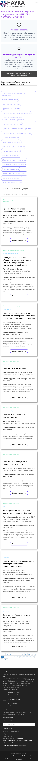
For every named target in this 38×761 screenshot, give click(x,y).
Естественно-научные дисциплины (13, 147)
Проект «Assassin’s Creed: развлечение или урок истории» (17, 210)
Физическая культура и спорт (11, 178)
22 (16, 654)
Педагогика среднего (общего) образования (16, 133)
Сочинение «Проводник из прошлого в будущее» (15, 463)
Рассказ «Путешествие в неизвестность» (14, 416)
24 (22, 654)
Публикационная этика (10, 734)
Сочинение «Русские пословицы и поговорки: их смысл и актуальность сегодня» (18, 563)
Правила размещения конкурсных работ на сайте (18, 740)
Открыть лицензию (9, 718)
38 (30, 657)
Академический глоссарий (11, 731)
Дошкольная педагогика (10, 100)
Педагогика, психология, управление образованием (14, 94)
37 (27, 657)
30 (5, 657)
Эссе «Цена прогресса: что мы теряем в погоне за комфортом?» (18, 511)
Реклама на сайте (9, 743)
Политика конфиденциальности (13, 755)
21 (13, 654)
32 (11, 657)
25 (26, 654)
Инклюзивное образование (11, 104)
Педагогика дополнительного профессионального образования (13, 119)
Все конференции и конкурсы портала (15, 745)
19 (7, 654)
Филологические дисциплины (12, 182)
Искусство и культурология (11, 151)
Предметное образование (10, 138)
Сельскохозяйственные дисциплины (14, 164)
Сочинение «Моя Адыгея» (14, 368)
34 (17, 657)
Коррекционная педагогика (11, 109)
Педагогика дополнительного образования (16, 113)
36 (24, 657)
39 (33, 657)
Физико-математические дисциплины (14, 173)
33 (14, 657)
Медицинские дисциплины (11, 156)
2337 (5, 659)
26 (29, 654)
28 (35, 654)
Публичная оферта (28, 755)
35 (21, 657)
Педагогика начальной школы (12, 124)
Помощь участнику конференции (13, 738)
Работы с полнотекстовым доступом (16, 189)
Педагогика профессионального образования (17, 129)
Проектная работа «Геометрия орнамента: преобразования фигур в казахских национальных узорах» (19, 315)
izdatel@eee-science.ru (14, 699)
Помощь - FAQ (8, 736)
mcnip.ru (10, 705)
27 (32, 654)
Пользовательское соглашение (18, 753)
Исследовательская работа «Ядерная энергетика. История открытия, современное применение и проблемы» (17, 261)
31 (8, 657)
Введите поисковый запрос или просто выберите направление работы (15, 83)
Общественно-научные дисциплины (14, 160)
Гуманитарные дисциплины (11, 142)
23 (19, 654)
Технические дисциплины (10, 169)
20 (10, 654)
